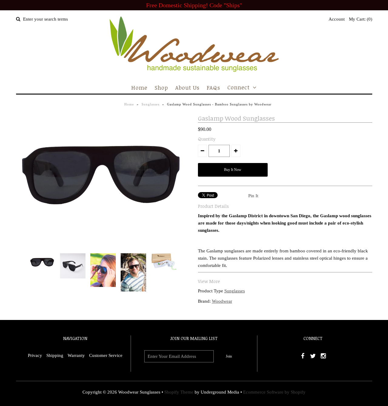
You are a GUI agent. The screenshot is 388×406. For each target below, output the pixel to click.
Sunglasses (150, 104)
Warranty (76, 355)
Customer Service (105, 355)
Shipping (54, 355)
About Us (187, 87)
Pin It (253, 195)
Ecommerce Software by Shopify (274, 392)
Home (139, 87)
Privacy (35, 355)
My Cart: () (360, 19)
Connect (238, 87)
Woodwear (222, 301)
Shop (161, 87)
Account (337, 19)
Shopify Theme (178, 392)
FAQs (213, 87)
